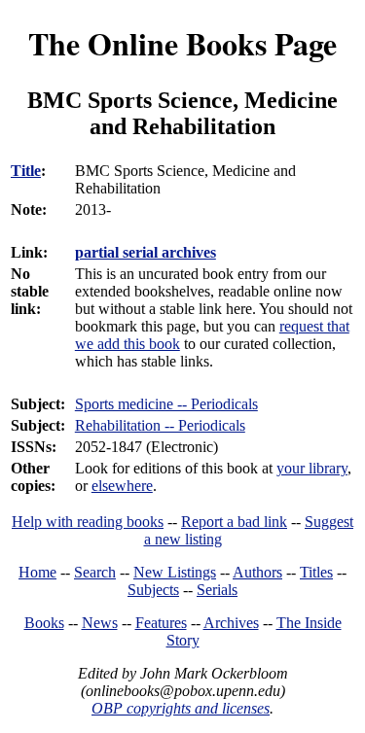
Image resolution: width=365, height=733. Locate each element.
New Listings (174, 572)
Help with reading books (88, 521)
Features (161, 622)
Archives (231, 622)
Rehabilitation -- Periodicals (160, 425)
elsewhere (122, 485)
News (100, 622)
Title (26, 170)
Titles (316, 572)
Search (95, 572)
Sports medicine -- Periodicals (166, 404)
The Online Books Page (182, 43)
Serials (217, 589)
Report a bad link (234, 521)
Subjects (153, 589)
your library (311, 468)
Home (37, 572)
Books (44, 622)
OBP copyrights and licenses (180, 708)
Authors (257, 572)
